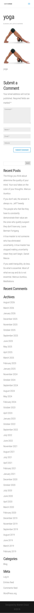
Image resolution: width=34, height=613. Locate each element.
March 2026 (8, 308)
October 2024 (9, 380)
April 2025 (7, 352)
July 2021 (7, 457)
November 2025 (10, 324)
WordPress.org (10, 593)
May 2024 (7, 396)
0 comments (19, 23)
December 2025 (10, 319)
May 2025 (7, 346)
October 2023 (9, 407)
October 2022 (9, 424)
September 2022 (10, 429)
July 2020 (7, 490)
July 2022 (7, 435)
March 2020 (8, 507)
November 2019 (10, 523)
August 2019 (9, 534)
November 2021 (10, 446)
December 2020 (10, 479)
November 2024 (10, 374)
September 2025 (10, 335)
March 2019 (8, 545)
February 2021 (9, 468)
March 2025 (8, 357)
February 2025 (9, 363)
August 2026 (9, 302)
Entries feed (8, 582)
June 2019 (8, 540)
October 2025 (9, 330)
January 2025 (9, 368)
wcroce (6, 23)
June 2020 (8, 496)
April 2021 (7, 462)
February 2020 (9, 512)
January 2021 (9, 474)
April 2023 (7, 413)
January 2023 (9, 418)
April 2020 (7, 501)
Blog (5, 564)
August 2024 (9, 391)
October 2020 (9, 485)
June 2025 (8, 341)
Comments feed (10, 588)
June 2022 (8, 440)
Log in (6, 577)
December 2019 (10, 518)
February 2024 (9, 402)
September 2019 (10, 529)
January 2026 (9, 313)
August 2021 (9, 451)
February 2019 (9, 551)
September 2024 (10, 385)
